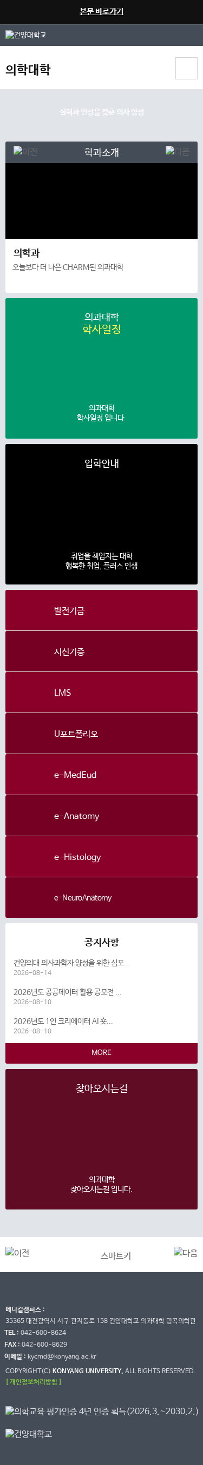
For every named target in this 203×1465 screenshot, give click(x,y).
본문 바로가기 (101, 11)
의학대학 (28, 70)
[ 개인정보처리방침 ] (33, 1382)
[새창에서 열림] (23, 35)
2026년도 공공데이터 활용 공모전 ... (68, 997)
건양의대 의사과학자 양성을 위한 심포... (72, 968)
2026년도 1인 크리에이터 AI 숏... (63, 1026)
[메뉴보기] (186, 68)
